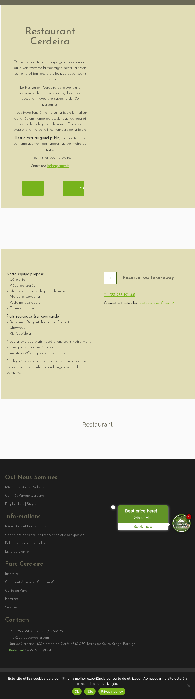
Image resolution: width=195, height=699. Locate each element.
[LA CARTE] (33, 188)
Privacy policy (112, 691)
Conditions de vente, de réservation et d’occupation (44, 535)
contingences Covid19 (156, 303)
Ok (77, 691)
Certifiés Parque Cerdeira (24, 496)
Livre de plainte (17, 552)
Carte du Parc (16, 591)
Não (90, 691)
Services (11, 607)
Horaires (11, 599)
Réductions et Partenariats (25, 526)
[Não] (188, 685)
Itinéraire (12, 574)
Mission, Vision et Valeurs (24, 487)
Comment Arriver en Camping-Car (31, 582)
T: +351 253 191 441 (119, 295)
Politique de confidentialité (25, 543)
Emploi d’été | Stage (20, 504)
